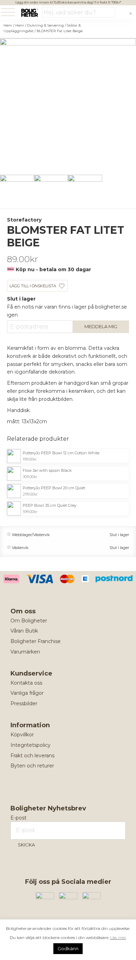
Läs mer (118, 937)
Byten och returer (32, 766)
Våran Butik (24, 631)
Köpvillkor (22, 734)
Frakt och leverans (32, 755)
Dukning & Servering (45, 25)
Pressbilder (23, 703)
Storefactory (24, 220)
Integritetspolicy (30, 745)
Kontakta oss (26, 683)
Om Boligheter (28, 621)
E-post (18, 818)
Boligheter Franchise (35, 641)
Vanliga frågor (27, 693)
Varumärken (25, 652)
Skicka (26, 844)
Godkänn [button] (68, 948)
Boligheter (29, 13)
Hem (7, 25)
